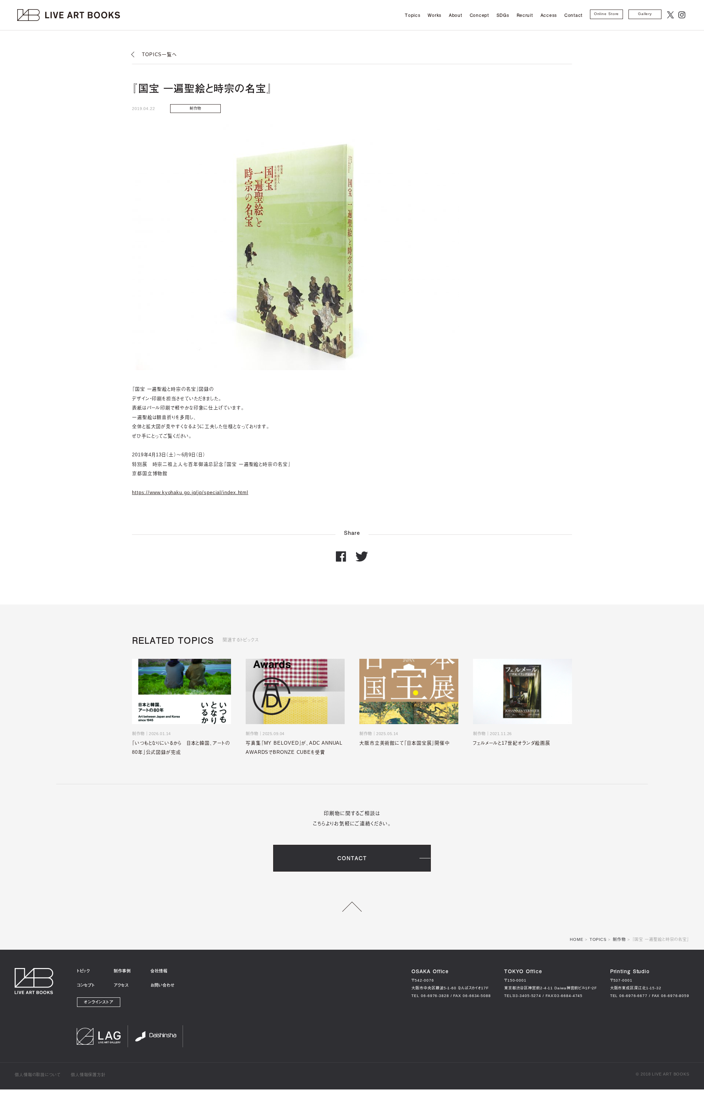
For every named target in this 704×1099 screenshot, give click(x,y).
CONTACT (351, 858)
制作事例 (122, 971)
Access (548, 15)
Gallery (645, 14)
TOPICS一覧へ (159, 54)
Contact (573, 15)
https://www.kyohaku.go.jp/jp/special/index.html (190, 492)
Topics (412, 15)
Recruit (525, 15)
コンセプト (86, 985)
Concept (479, 15)
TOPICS (598, 939)
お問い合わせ (162, 985)
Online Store (606, 14)
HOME (576, 939)
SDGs (502, 15)
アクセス (121, 985)
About (455, 15)
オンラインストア (98, 1002)
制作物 (619, 939)
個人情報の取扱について (37, 1075)
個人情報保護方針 (88, 1075)
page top (352, 907)
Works (434, 15)
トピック (83, 971)
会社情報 (159, 971)
